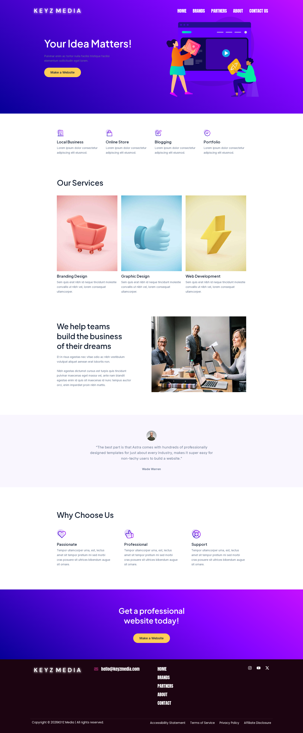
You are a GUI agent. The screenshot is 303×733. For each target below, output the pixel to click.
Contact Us (258, 11)
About (238, 11)
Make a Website (62, 72)
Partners (219, 11)
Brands (199, 11)
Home (181, 11)
